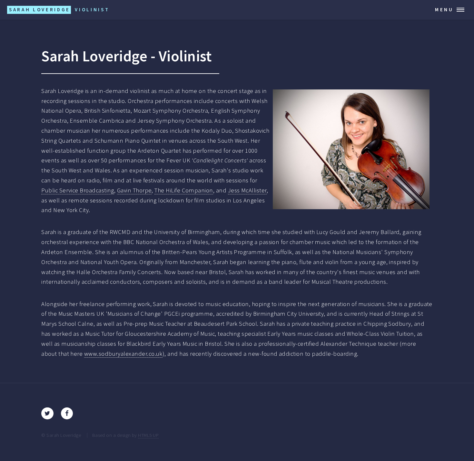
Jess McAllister (247, 190)
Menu (444, 9)
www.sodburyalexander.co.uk (123, 353)
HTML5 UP (148, 435)
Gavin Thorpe (134, 190)
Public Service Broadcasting (77, 190)
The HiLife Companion (183, 190)
